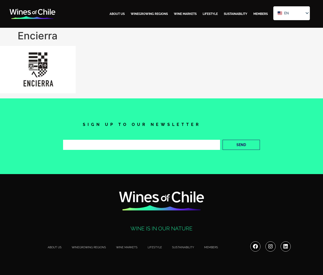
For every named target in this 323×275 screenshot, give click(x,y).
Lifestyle (210, 14)
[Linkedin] (286, 246)
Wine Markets (185, 14)
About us (117, 14)
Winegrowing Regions (149, 14)
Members (260, 14)
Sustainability (235, 14)
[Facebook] (255, 246)
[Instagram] (270, 246)
